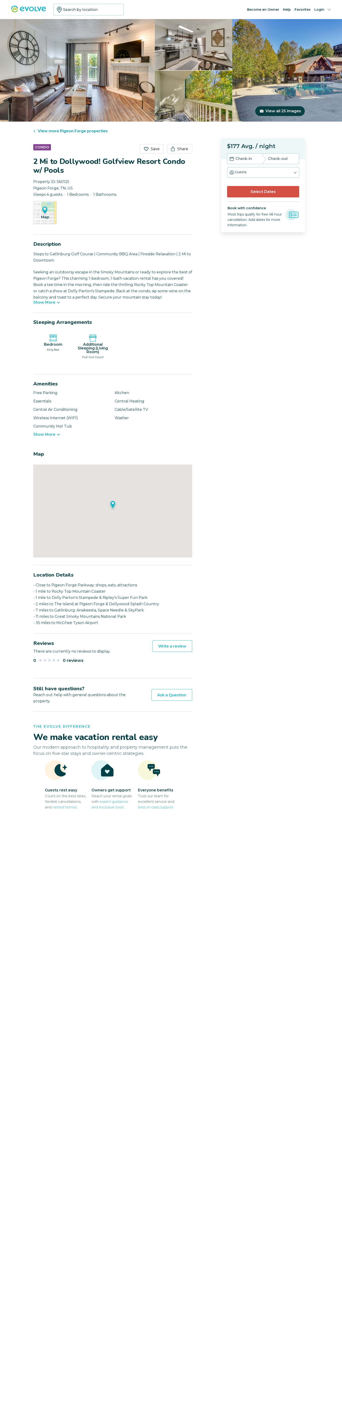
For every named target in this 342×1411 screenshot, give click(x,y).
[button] (263, 172)
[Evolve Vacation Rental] (28, 11)
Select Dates (263, 191)
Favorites (303, 9)
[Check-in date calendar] (232, 159)
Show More (44, 302)
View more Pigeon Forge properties (73, 131)
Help (287, 9)
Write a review (172, 646)
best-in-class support (156, 807)
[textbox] (89, 9)
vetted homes (64, 807)
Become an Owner (263, 9)
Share (182, 149)
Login (319, 9)
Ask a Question (171, 695)
